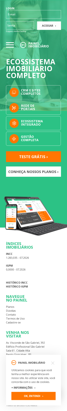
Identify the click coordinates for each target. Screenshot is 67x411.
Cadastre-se (13, 322)
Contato (11, 314)
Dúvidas (11, 310)
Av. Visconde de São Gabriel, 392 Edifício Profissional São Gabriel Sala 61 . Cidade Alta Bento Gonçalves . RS (25, 348)
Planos (10, 307)
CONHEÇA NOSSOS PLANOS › (33, 171)
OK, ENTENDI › (33, 396)
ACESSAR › (49, 25)
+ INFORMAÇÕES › (23, 387)
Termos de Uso (15, 318)
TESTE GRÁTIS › (33, 156)
